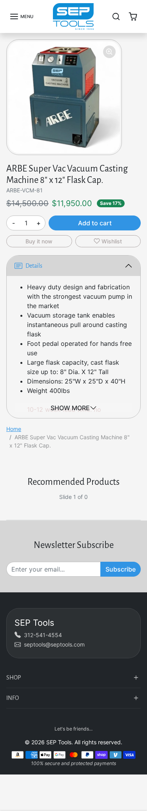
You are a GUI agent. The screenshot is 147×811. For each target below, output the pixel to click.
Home (13, 429)
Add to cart (95, 223)
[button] (21, 16)
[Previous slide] (9, 503)
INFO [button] (12, 698)
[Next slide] (137, 503)
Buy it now (39, 241)
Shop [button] (13, 677)
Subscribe (120, 569)
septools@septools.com (54, 644)
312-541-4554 (43, 635)
